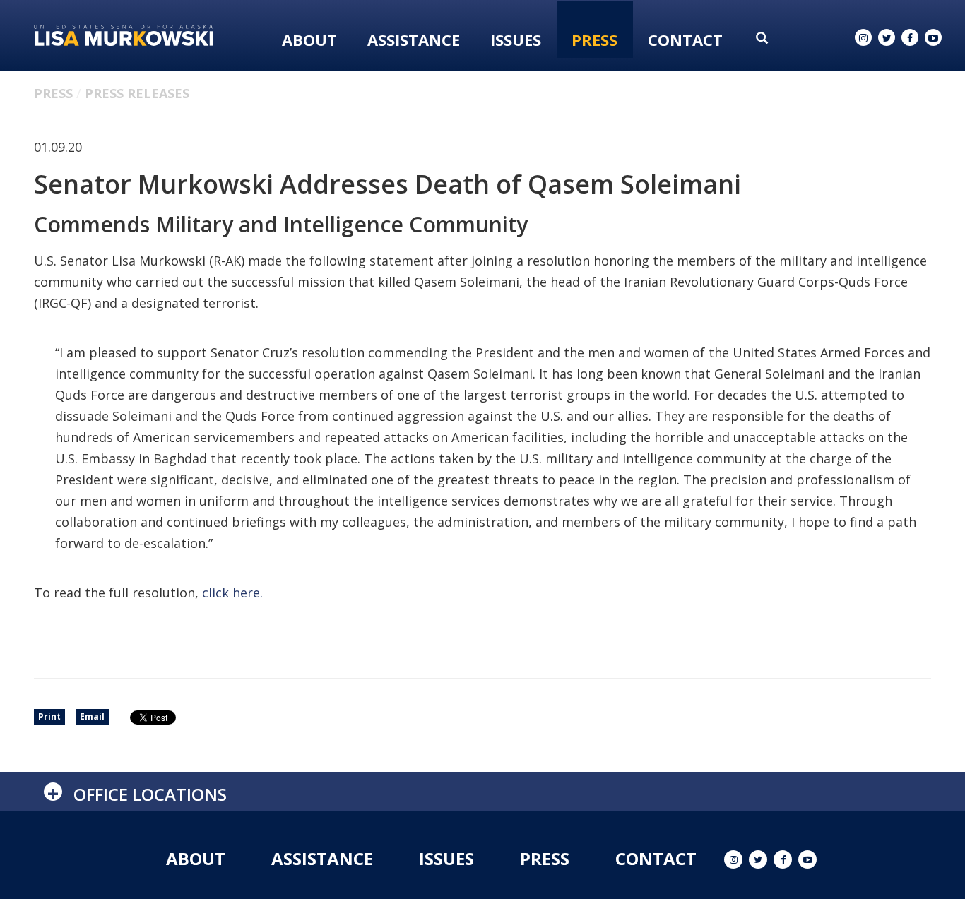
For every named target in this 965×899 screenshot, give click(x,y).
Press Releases (137, 93)
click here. (232, 592)
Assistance (413, 39)
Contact (685, 39)
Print (49, 716)
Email (92, 716)
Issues (515, 39)
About (309, 39)
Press (594, 39)
